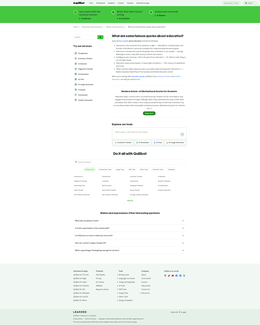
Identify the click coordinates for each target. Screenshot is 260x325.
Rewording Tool (79, 185)
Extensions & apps (142, 3)
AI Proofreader (163, 185)
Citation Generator (164, 190)
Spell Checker (78, 190)
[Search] (100, 37)
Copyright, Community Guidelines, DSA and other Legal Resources (121, 319)
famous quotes (122, 41)
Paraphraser (106, 176)
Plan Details (100, 275)
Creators (121, 3)
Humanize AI (78, 176)
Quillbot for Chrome (81, 275)
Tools (91, 3)
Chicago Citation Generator (139, 195)
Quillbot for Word (80, 300)
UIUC (184, 312)
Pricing (98, 278)
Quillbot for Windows (81, 293)
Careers (144, 282)
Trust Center (146, 278)
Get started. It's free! (231, 3)
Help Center (146, 286)
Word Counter (107, 185)
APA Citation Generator (82, 195)
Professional (100, 3)
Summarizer (134, 181)
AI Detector (161, 176)
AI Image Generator (176, 142)
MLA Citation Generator (110, 195)
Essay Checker (135, 190)
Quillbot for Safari (80, 282)
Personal (130, 3)
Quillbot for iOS (79, 289)
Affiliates (99, 286)
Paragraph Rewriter (136, 185)
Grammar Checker (164, 76)
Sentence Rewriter (164, 181)
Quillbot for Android (81, 286)
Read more (149, 113)
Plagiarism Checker (80, 181)
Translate (105, 181)
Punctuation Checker (109, 190)
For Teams (100, 282)
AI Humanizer (143, 142)
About (143, 275)
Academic (111, 3)
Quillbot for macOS (80, 297)
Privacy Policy (77, 319)
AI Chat (159, 142)
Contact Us (145, 289)
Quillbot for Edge (79, 278)
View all (130, 200)
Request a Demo (102, 289)
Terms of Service (90, 319)
